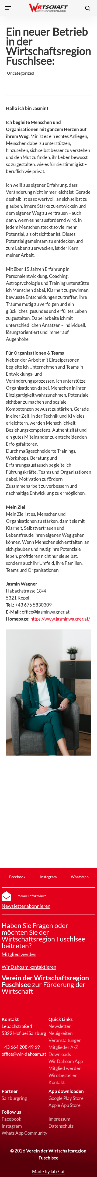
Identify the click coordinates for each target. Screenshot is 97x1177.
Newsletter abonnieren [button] (26, 906)
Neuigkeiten (60, 1033)
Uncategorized (20, 72)
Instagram (12, 1126)
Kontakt (56, 1082)
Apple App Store (64, 1105)
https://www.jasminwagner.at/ (60, 619)
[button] (8, 8)
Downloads (59, 1054)
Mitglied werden (64, 1068)
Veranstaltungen (64, 1040)
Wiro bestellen (62, 1075)
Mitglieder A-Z (63, 1047)
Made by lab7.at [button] (48, 1171)
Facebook (11, 1119)
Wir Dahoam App (65, 1061)
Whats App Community (24, 1133)
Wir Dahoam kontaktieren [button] (29, 967)
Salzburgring (14, 1098)
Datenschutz (61, 1126)
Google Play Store (66, 1098)
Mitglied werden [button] (19, 954)
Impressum (59, 1119)
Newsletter (59, 1026)
